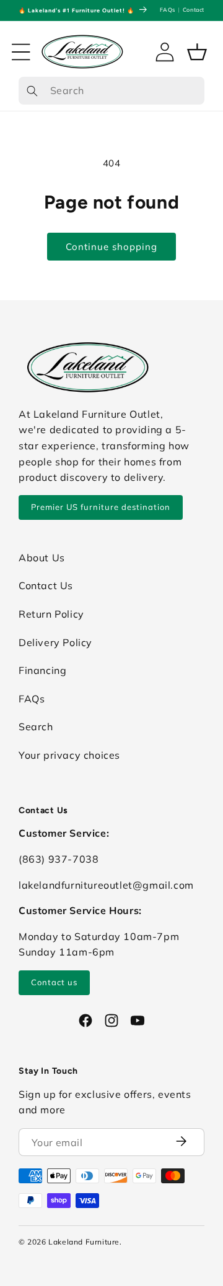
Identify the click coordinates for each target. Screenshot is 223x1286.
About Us (42, 557)
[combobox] (111, 91)
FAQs (167, 9)
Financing (42, 670)
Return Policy (51, 614)
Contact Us (46, 585)
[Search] (32, 91)
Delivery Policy (55, 642)
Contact (193, 9)
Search (36, 726)
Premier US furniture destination (100, 507)
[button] (21, 52)
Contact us (54, 982)
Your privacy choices (69, 755)
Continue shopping (111, 246)
